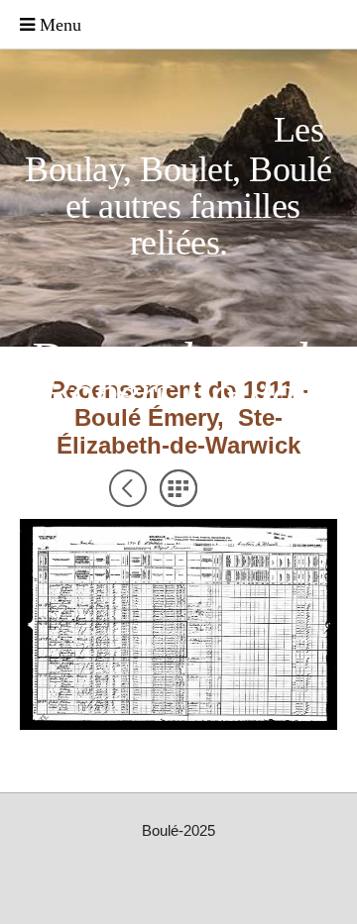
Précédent (128, 488)
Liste (178, 488)
